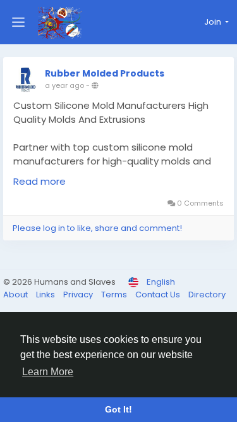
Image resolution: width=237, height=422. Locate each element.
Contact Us (158, 295)
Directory (207, 295)
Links (46, 295)
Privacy (79, 295)
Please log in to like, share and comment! (97, 228)
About (16, 295)
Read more (39, 181)
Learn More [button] (47, 371)
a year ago (64, 85)
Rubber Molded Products (104, 73)
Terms (115, 295)
